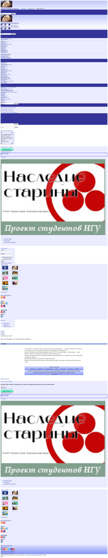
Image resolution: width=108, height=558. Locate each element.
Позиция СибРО (5, 56)
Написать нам (7, 326)
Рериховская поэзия (6, 74)
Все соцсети (4, 102)
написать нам (31, 8)
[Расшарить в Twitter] (55, 369)
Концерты (3, 69)
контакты (23, 8)
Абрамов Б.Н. (4, 50)
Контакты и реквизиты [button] (6, 545)
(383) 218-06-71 (4, 12)
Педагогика (3, 72)
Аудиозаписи (4, 96)
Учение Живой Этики (6, 38)
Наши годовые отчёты (6, 64)
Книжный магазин (5, 77)
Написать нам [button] (4, 547)
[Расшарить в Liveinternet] (69, 369)
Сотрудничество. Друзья (7, 81)
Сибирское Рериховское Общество (8, 551)
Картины (3, 94)
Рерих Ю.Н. (4, 46)
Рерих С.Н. (3, 48)
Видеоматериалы (5, 97)
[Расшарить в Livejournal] (62, 369)
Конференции (4, 71)
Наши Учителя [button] (3, 36)
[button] (6, 295)
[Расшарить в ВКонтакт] (32, 369)
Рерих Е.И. (3, 43)
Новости (3, 87)
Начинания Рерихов (6, 54)
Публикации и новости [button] (4, 85)
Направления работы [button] (4, 60)
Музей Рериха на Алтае (6, 109)
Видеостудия (4, 79)
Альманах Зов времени (6, 91)
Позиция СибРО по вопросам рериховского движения (10, 240)
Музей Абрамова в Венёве (7, 110)
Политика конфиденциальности (7, 553)
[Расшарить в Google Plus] (39, 369)
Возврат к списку (5, 378)
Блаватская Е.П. (5, 41)
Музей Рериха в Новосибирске (8, 107)
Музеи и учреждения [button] (4, 105)
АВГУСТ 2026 (4, 153)
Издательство (4, 76)
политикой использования (32, 554)
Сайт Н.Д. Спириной (6, 58)
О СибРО (3, 63)
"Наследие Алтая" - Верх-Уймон (9, 112)
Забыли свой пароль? (6, 263)
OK (2, 556)
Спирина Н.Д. (4, 51)
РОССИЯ (3, 100)
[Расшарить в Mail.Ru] (76, 369)
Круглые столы (4, 66)
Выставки (3, 67)
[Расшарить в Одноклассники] (48, 369)
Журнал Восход (4, 89)
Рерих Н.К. (3, 45)
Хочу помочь (4, 82)
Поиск (13, 13)
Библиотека (3, 92)
